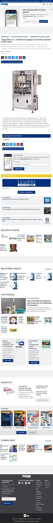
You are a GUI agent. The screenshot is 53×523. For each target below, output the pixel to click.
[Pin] (20, 57)
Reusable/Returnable (33, 298)
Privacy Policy (22, 519)
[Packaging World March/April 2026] (33, 418)
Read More (8, 360)
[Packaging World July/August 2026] (7, 418)
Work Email (16, 161)
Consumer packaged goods (40, 37)
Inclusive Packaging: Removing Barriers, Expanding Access (22, 448)
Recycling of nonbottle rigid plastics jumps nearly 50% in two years (39, 240)
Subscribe (21, 432)
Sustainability (21, 235)
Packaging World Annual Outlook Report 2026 (15, 199)
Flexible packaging (3, 245)
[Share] (9, 57)
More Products (43, 400)
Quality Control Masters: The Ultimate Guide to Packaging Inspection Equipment (18, 277)
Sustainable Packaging (4, 317)
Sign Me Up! (43, 21)
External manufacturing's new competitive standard (38, 449)
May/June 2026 (20, 427)
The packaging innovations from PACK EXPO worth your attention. (21, 209)
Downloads (21, 445)
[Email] (6, 57)
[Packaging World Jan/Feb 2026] (46, 418)
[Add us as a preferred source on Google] (24, 57)
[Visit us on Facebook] (19, 483)
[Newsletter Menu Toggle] (43, 4)
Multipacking (4, 454)
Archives (32, 432)
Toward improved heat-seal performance (4, 248)
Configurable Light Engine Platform (42, 386)
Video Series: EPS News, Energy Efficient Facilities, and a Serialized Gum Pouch (4, 321)
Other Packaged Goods (19, 37)
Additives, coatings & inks (39, 236)
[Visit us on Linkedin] (26, 483)
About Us (14, 519)
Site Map (38, 519)
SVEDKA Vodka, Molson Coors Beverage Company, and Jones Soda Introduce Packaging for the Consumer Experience (21, 321)
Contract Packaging (36, 445)
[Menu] (51, 4)
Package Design (20, 317)
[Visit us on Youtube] (29, 483)
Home (2, 235)
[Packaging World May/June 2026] (20, 418)
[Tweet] (16, 57)
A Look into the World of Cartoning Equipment (39, 276)
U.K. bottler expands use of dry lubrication (21, 238)
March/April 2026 (33, 427)
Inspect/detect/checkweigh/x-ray (18, 274)
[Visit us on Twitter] (23, 483)
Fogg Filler (8, 51)
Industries (5, 37)
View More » (48, 269)
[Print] (2, 57)
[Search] (47, 4)
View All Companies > (26, 192)
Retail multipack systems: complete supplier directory (4, 457)
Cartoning (39, 273)
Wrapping (4, 326)
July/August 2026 (7, 427)
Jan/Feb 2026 (46, 427)
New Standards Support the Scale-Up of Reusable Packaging (39, 303)
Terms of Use (31, 519)
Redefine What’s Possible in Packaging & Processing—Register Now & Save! (22, 220)
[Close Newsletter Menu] (51, 9)
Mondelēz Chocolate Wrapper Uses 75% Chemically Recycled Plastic (4, 330)
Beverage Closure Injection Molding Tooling (41, 393)
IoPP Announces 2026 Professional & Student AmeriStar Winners (39, 321)
